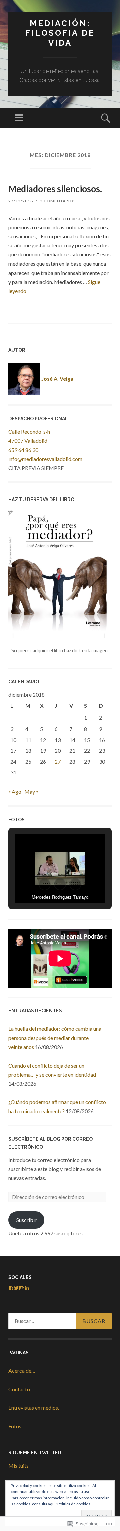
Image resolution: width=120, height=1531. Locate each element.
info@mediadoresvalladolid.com (45, 459)
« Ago (14, 791)
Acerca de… (21, 1370)
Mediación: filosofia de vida (60, 33)
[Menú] (19, 118)
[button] (45, 884)
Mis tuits (18, 1465)
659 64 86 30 (23, 450)
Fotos (14, 1426)
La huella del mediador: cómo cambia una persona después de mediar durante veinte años (54, 1037)
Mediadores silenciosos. (55, 188)
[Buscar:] (60, 1321)
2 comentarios (58, 200)
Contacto (19, 1389)
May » (31, 791)
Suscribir (26, 1220)
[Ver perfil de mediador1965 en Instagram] (21, 1288)
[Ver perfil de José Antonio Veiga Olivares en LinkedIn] (27, 1288)
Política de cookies (73, 1503)
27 (58, 761)
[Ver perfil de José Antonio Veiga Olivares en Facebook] (11, 1288)
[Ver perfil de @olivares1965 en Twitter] (16, 1288)
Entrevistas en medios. (33, 1407)
